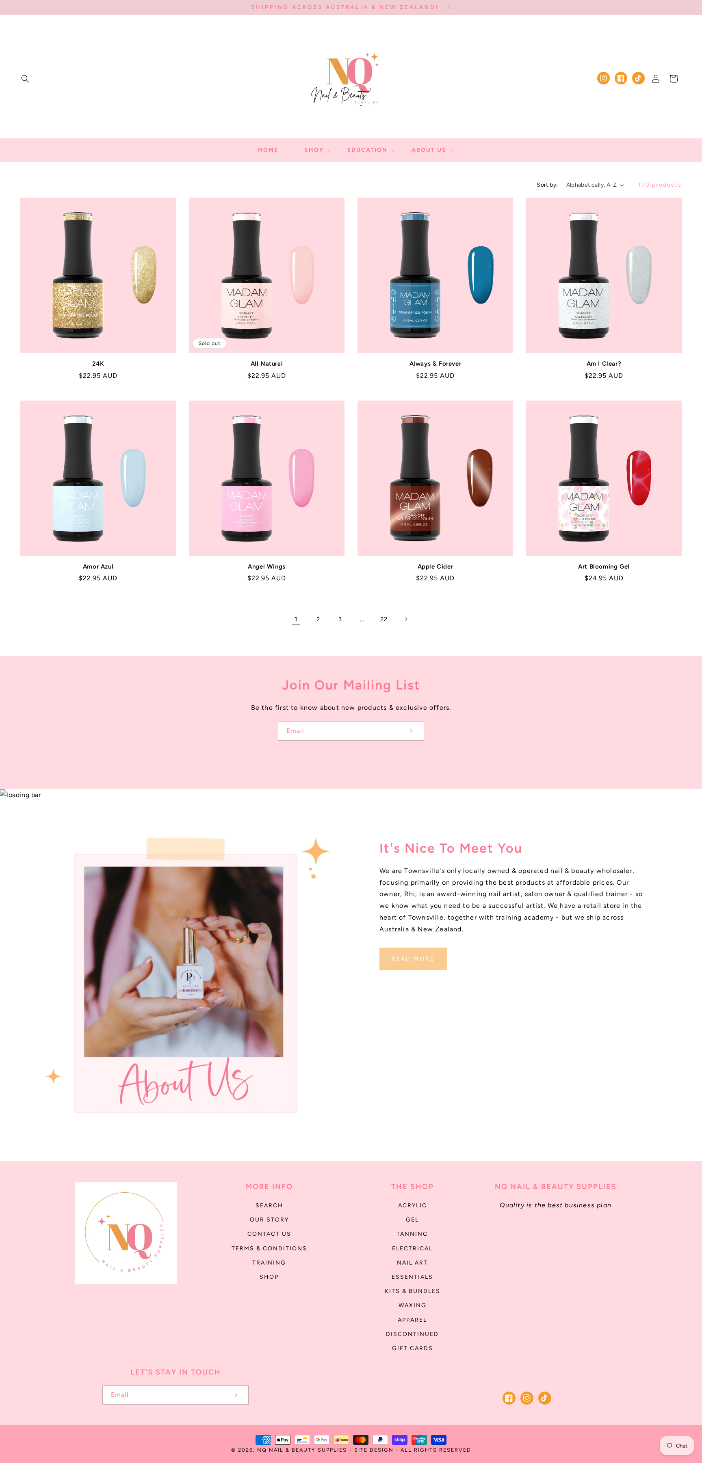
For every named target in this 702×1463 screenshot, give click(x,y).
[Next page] (406, 619)
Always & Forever (436, 363)
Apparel (412, 1319)
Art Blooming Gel (604, 566)
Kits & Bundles (412, 1291)
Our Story (269, 1219)
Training (269, 1262)
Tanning (412, 1233)
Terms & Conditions (269, 1248)
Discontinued (412, 1334)
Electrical (412, 1248)
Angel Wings (267, 566)
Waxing (413, 1305)
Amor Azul (98, 566)
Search (269, 1205)
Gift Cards (412, 1348)
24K (98, 363)
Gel (412, 1219)
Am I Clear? (604, 363)
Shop (269, 1276)
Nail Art (412, 1262)
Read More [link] (413, 958)
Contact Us (269, 1233)
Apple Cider (435, 566)
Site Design (374, 1450)
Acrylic (412, 1205)
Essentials (412, 1276)
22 (383, 619)
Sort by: (547, 184)
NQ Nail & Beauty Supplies (302, 1450)
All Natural (267, 363)
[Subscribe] (409, 731)
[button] (25, 79)
